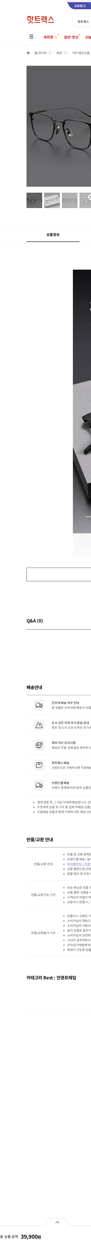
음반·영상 (71, 37)
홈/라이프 (40, 53)
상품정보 (52, 234)
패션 (59, 53)
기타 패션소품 (81, 53)
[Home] (28, 53)
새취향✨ (50, 37)
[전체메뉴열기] (31, 36)
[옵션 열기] (57, 1222)
